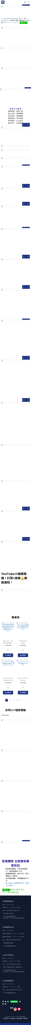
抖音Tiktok (6, 22)
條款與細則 (19, 1018)
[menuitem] (6, 700)
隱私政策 (25, 1018)
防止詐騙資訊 (12, 1018)
